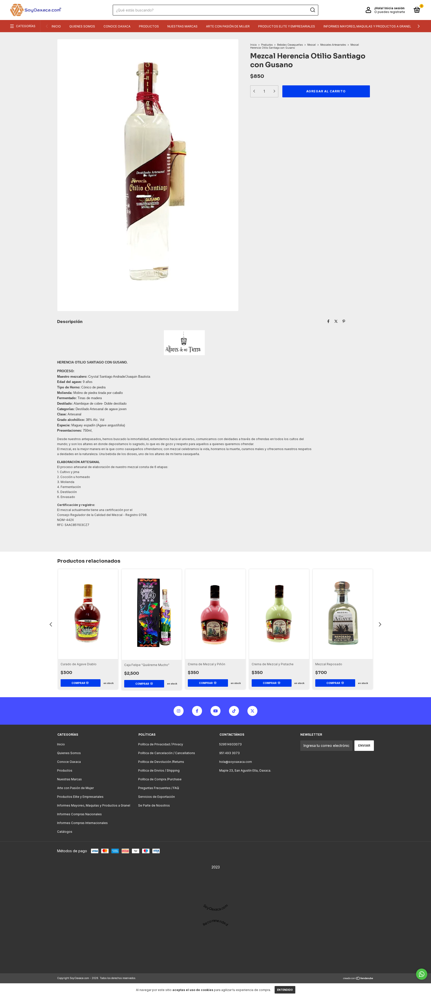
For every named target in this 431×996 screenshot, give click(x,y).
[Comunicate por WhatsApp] (421, 974)
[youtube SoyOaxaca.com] (215, 711)
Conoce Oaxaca (117, 26)
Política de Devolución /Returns (161, 762)
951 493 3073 (229, 753)
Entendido (285, 989)
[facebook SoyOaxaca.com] (197, 711)
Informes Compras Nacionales (79, 814)
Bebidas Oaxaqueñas (290, 44)
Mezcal (311, 44)
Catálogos (64, 831)
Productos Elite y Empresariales (286, 26)
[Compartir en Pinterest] (343, 321)
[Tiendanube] (358, 979)
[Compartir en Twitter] (336, 321)
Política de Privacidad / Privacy (160, 744)
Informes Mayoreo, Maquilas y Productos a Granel (367, 26)
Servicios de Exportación (156, 797)
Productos (149, 26)
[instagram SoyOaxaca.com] (179, 711)
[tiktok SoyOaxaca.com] (234, 711)
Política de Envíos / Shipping (159, 770)
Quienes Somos (82, 26)
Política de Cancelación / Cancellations (166, 753)
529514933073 (230, 744)
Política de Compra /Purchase (160, 779)
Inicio (56, 26)
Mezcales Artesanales (333, 44)
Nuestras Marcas (182, 26)
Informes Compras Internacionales (82, 823)
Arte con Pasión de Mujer (228, 26)
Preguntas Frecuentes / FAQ (158, 788)
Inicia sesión (394, 8)
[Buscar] (312, 9)
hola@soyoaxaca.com (235, 762)
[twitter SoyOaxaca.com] (252, 711)
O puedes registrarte (389, 12)
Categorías (25, 26)
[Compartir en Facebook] (328, 321)
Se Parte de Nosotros (154, 805)
